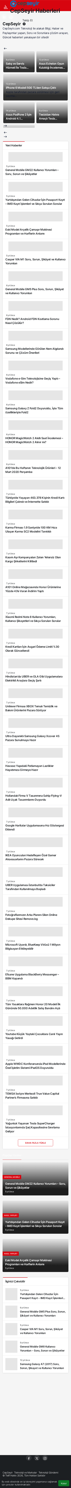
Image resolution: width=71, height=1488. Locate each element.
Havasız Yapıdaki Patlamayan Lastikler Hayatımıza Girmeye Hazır (29, 768)
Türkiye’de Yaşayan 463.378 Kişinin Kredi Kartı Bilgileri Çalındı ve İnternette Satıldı (34, 500)
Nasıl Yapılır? (10, 1215)
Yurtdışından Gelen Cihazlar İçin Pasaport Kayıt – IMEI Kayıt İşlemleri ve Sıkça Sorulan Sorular (35, 202)
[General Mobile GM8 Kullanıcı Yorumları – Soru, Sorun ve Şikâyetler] (35, 1346)
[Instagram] (45, 1458)
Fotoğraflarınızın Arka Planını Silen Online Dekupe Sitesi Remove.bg (31, 917)
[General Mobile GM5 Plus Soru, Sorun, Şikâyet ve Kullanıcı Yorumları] (35, 1311)
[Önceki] (5, 48)
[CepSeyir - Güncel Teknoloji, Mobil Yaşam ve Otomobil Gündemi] (25, 3)
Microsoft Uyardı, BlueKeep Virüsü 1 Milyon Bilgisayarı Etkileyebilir (32, 946)
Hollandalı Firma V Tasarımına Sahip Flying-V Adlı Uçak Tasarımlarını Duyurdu (33, 798)
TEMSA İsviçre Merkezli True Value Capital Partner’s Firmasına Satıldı (32, 1095)
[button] (4, 17)
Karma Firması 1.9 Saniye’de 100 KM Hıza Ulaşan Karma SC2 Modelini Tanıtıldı (31, 529)
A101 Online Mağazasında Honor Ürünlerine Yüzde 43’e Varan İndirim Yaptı (33, 589)
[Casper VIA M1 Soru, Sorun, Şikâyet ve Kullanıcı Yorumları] (35, 1329)
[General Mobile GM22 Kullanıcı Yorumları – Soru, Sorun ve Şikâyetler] (35, 1178)
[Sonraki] (5, 126)
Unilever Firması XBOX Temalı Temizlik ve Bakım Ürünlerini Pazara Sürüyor (31, 708)
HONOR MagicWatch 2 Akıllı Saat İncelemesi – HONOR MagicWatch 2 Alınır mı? (34, 440)
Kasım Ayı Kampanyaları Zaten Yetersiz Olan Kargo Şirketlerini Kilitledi (33, 559)
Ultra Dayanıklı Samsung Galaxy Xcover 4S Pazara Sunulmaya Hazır (32, 738)
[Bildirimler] (11, 17)
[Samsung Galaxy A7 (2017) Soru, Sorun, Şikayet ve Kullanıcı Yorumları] (35, 1364)
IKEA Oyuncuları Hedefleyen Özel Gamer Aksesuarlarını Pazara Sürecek (30, 857)
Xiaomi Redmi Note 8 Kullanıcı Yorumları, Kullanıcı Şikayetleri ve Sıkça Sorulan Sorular (33, 619)
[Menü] (6, 7)
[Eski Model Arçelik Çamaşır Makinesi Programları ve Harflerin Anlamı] (35, 1255)
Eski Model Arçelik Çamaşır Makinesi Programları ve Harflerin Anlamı (28, 231)
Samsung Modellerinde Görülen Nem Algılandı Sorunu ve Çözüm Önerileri (34, 351)
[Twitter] (37, 1458)
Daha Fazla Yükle (35, 1143)
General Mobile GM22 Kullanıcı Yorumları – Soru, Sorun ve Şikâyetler (32, 172)
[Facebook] (29, 1458)
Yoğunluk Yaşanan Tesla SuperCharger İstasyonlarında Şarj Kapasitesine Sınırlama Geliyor (32, 1127)
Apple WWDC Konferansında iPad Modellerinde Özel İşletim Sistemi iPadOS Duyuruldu (35, 1066)
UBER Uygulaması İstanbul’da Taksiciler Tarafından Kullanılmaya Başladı (30, 887)
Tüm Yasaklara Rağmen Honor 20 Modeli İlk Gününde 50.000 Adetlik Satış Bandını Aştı (32, 1006)
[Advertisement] (35, 1414)
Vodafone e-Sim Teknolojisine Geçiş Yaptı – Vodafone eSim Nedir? (32, 380)
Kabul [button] (64, 1483)
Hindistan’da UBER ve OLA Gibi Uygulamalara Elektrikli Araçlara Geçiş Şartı (34, 678)
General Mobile (12, 1177)
